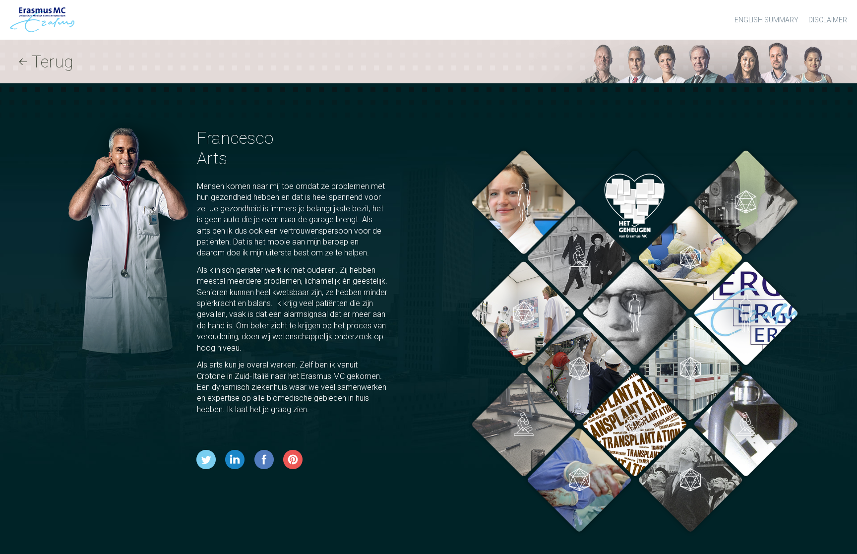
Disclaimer (827, 20)
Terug (52, 61)
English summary (766, 20)
